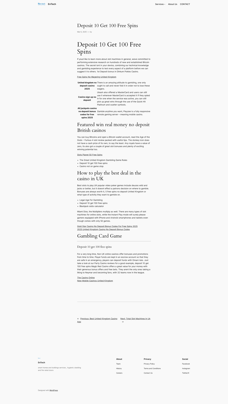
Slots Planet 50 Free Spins (89, 155)
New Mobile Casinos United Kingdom (95, 281)
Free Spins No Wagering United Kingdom (96, 77)
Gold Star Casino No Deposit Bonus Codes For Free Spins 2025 (107, 226)
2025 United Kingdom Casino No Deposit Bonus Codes (103, 229)
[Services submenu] (164, 4)
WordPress (54, 390)
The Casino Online (86, 277)
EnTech (52, 4)
